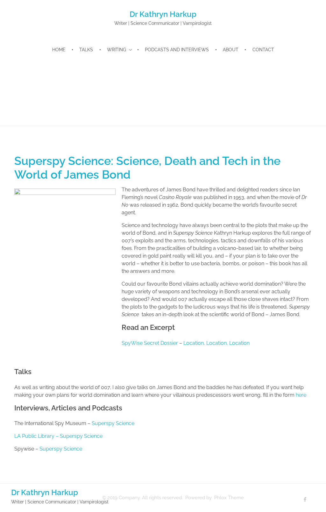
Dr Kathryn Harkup (163, 14)
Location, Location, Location (216, 343)
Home (19, 76)
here (301, 395)
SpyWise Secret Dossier (150, 343)
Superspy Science (113, 423)
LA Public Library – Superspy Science (58, 436)
